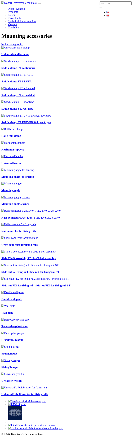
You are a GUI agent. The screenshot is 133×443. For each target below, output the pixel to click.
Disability (13, 27)
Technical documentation (22, 21)
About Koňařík (16, 8)
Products (13, 11)
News (11, 15)
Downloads (14, 18)
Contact (12, 24)
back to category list (12, 44)
